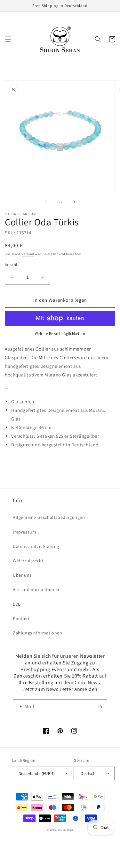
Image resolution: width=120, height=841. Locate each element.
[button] (8, 39)
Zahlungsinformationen (37, 633)
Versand (28, 254)
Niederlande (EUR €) (37, 773)
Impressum (24, 532)
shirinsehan (65, 829)
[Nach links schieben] (46, 202)
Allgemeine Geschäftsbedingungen (49, 517)
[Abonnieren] (100, 706)
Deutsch (88, 773)
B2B (17, 604)
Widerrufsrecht (28, 561)
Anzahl (11, 264)
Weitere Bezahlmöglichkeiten (60, 333)
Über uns (22, 575)
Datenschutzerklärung (36, 546)
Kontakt (21, 618)
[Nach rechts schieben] (74, 202)
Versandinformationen (36, 589)
